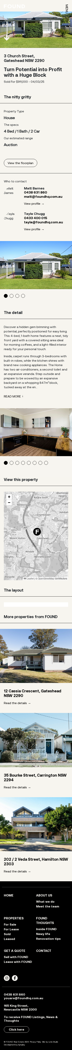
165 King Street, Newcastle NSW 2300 (20, 1007)
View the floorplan (20, 163)
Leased (9, 939)
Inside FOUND (46, 929)
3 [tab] (17, 296)
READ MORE (12, 396)
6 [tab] (34, 463)
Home (8, 895)
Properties (14, 918)
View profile (32, 203)
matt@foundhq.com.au (43, 196)
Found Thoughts (45, 920)
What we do (45, 901)
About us (44, 895)
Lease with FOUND (18, 961)
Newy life (43, 934)
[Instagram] (7, 978)
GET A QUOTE (14, 951)
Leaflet (30, 578)
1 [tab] (6, 296)
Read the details (15, 703)
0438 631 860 (35, 192)
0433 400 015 (35, 218)
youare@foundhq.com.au (23, 998)
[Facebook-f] (15, 978)
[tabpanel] (36, 265)
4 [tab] (23, 296)
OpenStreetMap (46, 578)
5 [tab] (29, 463)
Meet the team (47, 906)
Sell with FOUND (16, 957)
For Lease (11, 929)
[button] (40, 535)
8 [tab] (46, 463)
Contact (43, 951)
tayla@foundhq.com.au (43, 222)
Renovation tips (48, 938)
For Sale (10, 924)
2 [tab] (11, 296)
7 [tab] (40, 463)
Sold (7, 934)
